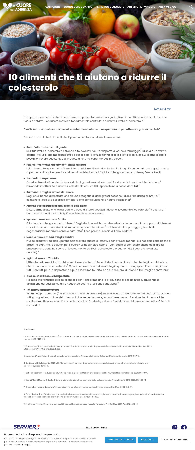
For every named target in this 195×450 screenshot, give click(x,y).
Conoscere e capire (78, 7)
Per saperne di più (21, 444)
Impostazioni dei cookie (175, 439)
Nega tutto (147, 439)
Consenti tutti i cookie (120, 439)
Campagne (52, 7)
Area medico (167, 7)
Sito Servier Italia (96, 427)
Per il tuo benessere (110, 7)
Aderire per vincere (141, 7)
